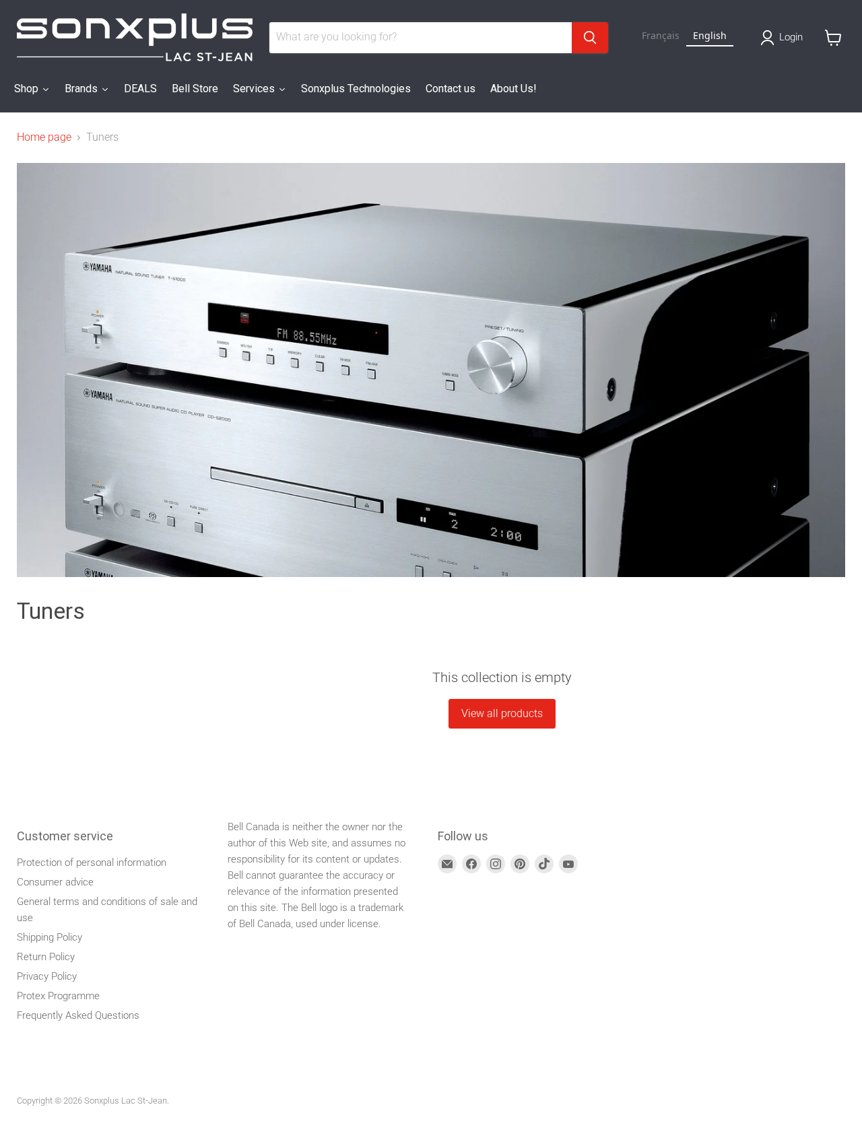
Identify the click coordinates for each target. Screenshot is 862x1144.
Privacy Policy (47, 976)
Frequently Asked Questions (78, 1015)
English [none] (710, 35)
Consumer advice (55, 882)
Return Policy (46, 957)
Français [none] (660, 35)
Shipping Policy (49, 937)
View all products (502, 713)
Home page (44, 137)
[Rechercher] (590, 37)
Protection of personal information (91, 862)
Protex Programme (58, 996)
